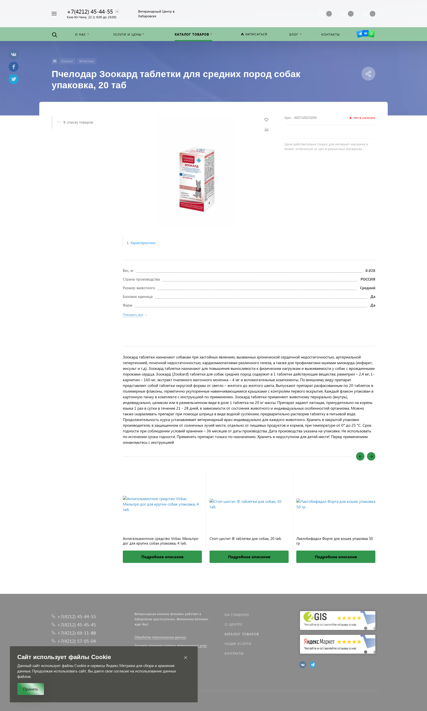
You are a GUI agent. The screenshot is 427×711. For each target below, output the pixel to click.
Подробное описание (162, 556)
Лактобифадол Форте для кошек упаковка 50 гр (334, 541)
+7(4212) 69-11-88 (76, 633)
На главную (237, 614)
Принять (30, 689)
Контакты (234, 653)
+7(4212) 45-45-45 (76, 625)
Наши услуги (238, 643)
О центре (233, 624)
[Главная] (55, 61)
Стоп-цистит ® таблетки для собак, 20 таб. (246, 538)
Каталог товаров (242, 634)
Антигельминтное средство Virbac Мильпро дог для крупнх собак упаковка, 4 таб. (160, 541)
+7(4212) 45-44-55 (90, 11)
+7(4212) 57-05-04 (76, 641)
